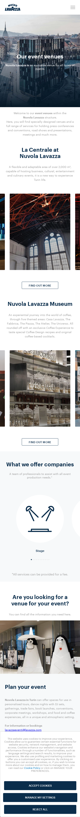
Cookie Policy (32, 767)
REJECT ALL (40, 809)
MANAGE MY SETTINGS (40, 797)
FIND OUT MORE (40, 285)
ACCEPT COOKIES (40, 785)
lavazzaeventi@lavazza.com (23, 729)
